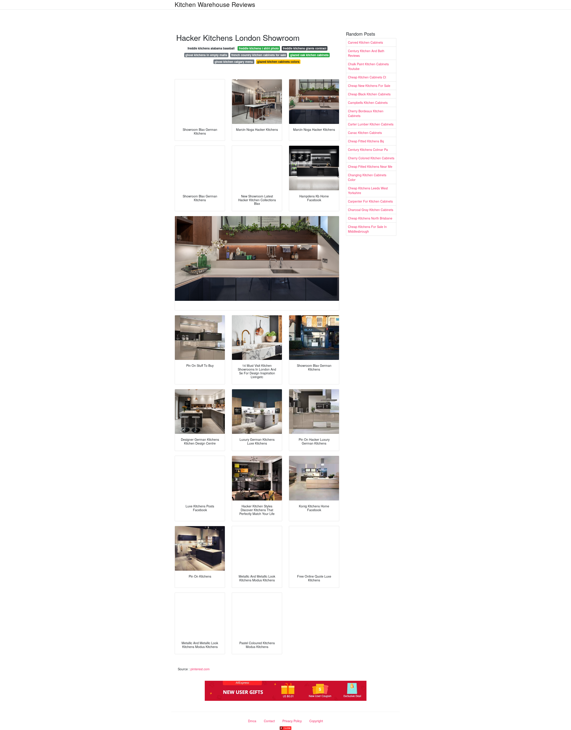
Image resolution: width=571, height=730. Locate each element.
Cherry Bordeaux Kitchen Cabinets (365, 113)
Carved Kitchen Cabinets (365, 42)
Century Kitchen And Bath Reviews (366, 53)
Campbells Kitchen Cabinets (368, 102)
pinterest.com (200, 669)
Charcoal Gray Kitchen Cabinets (370, 209)
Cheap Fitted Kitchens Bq (366, 141)
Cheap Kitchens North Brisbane (370, 218)
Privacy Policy (292, 721)
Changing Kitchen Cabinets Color (367, 177)
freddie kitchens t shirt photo (259, 48)
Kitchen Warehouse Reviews (215, 4)
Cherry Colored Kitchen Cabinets (371, 158)
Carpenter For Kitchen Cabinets (370, 201)
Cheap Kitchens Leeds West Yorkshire (368, 190)
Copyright (316, 721)
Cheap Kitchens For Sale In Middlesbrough (367, 229)
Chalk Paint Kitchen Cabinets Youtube (368, 66)
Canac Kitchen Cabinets (365, 132)
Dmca (252, 721)
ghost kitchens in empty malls (206, 55)
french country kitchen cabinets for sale (258, 55)
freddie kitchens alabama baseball (211, 48)
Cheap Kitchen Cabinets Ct (367, 77)
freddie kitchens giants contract (304, 48)
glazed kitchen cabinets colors (278, 61)
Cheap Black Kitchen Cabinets (369, 94)
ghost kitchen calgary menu (234, 61)
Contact (269, 721)
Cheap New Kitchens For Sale (369, 85)
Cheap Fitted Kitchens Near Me (370, 166)
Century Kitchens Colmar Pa (368, 149)
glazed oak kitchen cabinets (309, 55)
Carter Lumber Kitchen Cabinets (370, 124)
